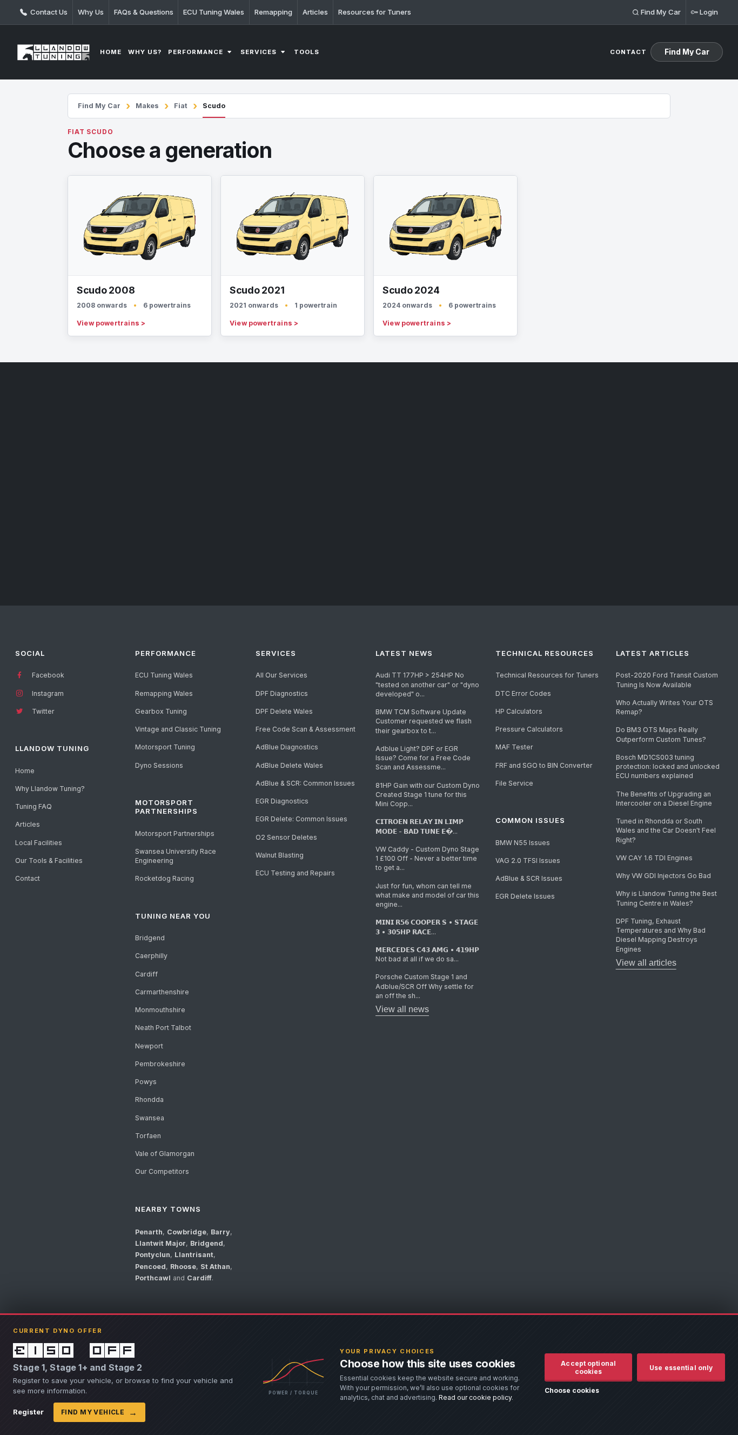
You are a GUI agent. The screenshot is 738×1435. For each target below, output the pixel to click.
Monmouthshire (160, 1010)
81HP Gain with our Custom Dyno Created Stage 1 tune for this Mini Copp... (427, 794)
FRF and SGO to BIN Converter (544, 765)
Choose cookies (572, 1390)
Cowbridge (186, 1232)
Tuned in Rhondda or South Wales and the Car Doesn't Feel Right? (666, 830)
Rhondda (149, 1099)
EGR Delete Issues (525, 896)
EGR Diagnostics (282, 801)
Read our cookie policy (475, 1397)
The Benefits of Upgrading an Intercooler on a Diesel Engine (664, 798)
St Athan (215, 1267)
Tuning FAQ (33, 806)
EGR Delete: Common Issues (301, 819)
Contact (27, 878)
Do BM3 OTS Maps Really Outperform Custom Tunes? (661, 734)
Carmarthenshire (162, 992)
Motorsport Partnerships (174, 833)
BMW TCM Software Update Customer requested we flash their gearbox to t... (423, 721)
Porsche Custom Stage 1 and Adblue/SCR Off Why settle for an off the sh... (424, 986)
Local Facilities (38, 843)
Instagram (47, 693)
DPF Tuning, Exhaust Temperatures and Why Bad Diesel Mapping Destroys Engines (661, 935)
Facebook (47, 675)
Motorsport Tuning (165, 747)
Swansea (149, 1118)
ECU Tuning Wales (213, 12)
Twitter (42, 711)
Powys (146, 1082)
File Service (514, 783)
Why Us (91, 12)
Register (28, 1411)
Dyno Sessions (159, 765)
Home (25, 771)
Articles (315, 12)
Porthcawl (153, 1278)
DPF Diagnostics (282, 693)
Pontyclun (152, 1255)
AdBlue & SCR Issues (528, 878)
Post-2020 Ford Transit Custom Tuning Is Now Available (667, 679)
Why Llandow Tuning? (50, 789)
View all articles (646, 962)
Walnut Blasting (280, 855)
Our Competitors (162, 1171)
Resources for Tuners (374, 12)
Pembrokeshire (160, 1064)
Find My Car (99, 106)
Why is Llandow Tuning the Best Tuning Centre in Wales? (666, 898)
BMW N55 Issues (522, 843)
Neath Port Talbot (163, 1028)
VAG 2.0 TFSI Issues (527, 860)
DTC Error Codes (523, 693)
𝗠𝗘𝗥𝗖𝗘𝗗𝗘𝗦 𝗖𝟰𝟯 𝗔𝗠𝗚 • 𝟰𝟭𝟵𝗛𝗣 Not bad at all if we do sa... (427, 954)
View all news (402, 1009)
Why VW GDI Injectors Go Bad (663, 876)
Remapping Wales (164, 693)
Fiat (180, 106)
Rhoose (183, 1267)
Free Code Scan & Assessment (305, 729)
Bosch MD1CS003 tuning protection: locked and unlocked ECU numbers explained (668, 766)
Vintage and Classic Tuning (178, 729)
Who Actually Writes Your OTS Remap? (664, 707)
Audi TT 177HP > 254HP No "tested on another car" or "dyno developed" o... (427, 684)
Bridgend (150, 938)
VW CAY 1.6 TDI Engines (654, 858)
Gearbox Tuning (161, 711)
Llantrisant (194, 1255)
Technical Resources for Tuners (547, 675)
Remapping (273, 12)
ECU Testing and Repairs (295, 873)
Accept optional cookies (588, 1367)
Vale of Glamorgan (164, 1154)
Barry (220, 1232)
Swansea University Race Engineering (175, 856)
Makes (147, 106)
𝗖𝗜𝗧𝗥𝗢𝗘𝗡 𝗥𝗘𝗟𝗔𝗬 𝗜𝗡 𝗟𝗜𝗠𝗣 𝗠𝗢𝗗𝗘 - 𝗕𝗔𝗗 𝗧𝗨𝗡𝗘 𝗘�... (419, 826)
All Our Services (281, 675)
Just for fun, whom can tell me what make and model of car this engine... (427, 895)
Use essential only (681, 1368)
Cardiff (146, 974)
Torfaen (148, 1136)
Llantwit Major (160, 1243)
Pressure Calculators (529, 729)
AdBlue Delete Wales (289, 765)
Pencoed (150, 1267)
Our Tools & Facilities (49, 860)
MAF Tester (514, 747)
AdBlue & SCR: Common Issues (305, 783)
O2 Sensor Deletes (286, 837)
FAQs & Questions (143, 12)
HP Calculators (518, 711)
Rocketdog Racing (164, 878)
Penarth (149, 1232)
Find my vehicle (99, 1412)
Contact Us (48, 12)
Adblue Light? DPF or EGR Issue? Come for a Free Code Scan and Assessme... (423, 758)
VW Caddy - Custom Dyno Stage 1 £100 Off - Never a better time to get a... (427, 858)
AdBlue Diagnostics (287, 747)
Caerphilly (151, 956)
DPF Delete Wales (284, 711)
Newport (149, 1046)
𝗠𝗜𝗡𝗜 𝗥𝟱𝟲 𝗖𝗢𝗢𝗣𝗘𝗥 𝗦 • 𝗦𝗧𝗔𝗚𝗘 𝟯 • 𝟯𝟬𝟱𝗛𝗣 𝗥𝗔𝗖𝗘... (426, 926)
